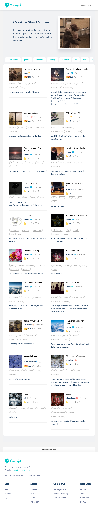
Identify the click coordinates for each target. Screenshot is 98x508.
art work (23, 339)
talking (55, 375)
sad (84, 59)
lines (69, 131)
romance (65, 59)
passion (83, 265)
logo (61, 163)
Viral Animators (59, 498)
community (57, 87)
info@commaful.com (21, 470)
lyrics (33, 198)
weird (30, 409)
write (55, 297)
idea (24, 371)
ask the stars (57, 230)
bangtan (72, 198)
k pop (55, 202)
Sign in (7, 498)
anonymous (37, 230)
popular (66, 234)
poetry (27, 59)
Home (7, 489)
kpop (80, 198)
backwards (40, 409)
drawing (62, 198)
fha (12, 163)
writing (67, 265)
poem (31, 371)
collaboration (58, 83)
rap (18, 198)
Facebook (34, 489)
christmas (26, 269)
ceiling (12, 265)
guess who (14, 230)
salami (71, 413)
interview (25, 230)
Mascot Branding (60, 493)
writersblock (65, 297)
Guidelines (84, 498)
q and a (76, 230)
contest (55, 127)
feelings (53, 59)
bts (54, 198)
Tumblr (33, 498)
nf (12, 198)
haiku (12, 413)
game (12, 127)
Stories (8, 493)
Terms (82, 493)
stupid (22, 409)
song (25, 198)
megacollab (14, 371)
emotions (39, 59)
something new (58, 417)
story (31, 163)
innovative (22, 127)
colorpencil (31, 335)
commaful (70, 83)
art (54, 163)
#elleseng (39, 163)
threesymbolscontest (26, 265)
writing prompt (58, 131)
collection (68, 87)
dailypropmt (66, 409)
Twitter (33, 493)
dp (76, 59)
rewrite (41, 198)
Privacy (83, 489)
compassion (57, 265)
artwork (13, 339)
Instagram (34, 502)
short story (40, 127)
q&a (67, 230)
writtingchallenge (59, 413)
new (19, 234)
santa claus (14, 269)
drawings (20, 335)
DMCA (83, 502)
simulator (25, 297)
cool (79, 163)
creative (78, 131)
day (75, 265)
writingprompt (67, 127)
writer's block (79, 297)
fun (38, 371)
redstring (41, 265)
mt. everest (14, 297)
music (55, 269)
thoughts (70, 371)
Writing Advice (59, 489)
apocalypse (21, 163)
